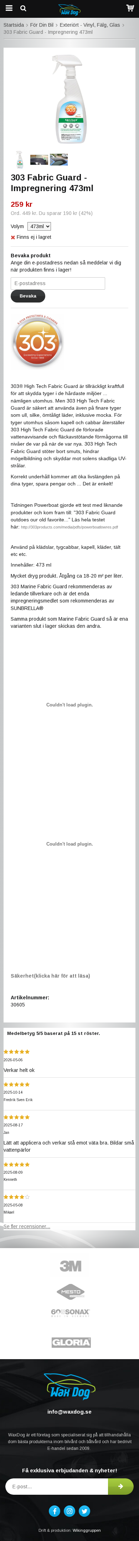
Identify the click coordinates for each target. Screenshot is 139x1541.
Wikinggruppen (87, 1530)
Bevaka (28, 296)
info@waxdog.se (69, 1412)
